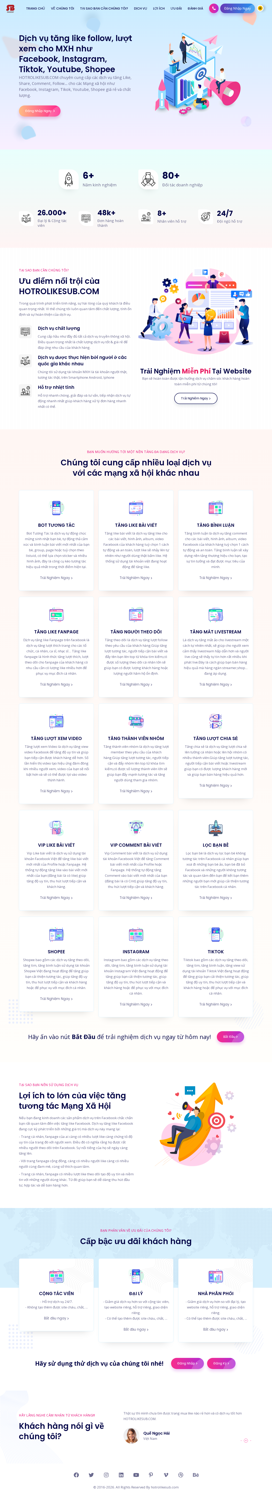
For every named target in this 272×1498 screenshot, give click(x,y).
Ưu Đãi (176, 8)
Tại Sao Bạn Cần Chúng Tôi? (104, 8)
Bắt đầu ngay (55, 1318)
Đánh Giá (195, 8)
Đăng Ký (220, 1363)
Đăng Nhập (186, 1363)
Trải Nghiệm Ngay (194, 398)
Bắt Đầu (229, 1036)
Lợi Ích (159, 8)
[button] (241, 1441)
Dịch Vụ (140, 8)
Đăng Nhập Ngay (237, 8)
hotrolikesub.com (164, 1487)
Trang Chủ (35, 8)
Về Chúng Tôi (62, 8)
